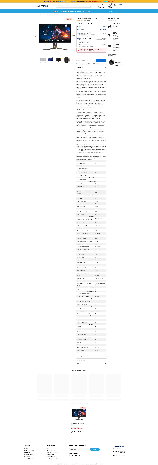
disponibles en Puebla (90, 34)
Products (42, 15)
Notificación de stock (77, 431)
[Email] (88, 23)
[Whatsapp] (91, 23)
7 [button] (117, 80)
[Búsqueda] (73, 5)
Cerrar (114, 1)
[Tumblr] (84, 23)
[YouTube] (80, 456)
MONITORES (103, 29)
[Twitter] (79, 23)
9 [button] (120, 80)
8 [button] (119, 80)
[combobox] (72, 5)
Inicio (38, 15)
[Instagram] (73, 456)
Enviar (101, 60)
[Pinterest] (81, 23)
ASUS (104, 26)
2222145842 (122, 451)
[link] (44, 396)
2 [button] (110, 80)
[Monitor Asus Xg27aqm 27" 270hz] (79, 414)
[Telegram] (86, 23)
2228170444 (122, 452)
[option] (118, 69)
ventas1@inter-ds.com (120, 455)
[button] (108, 69)
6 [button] (116, 80)
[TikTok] (76, 456)
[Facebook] (77, 23)
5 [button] (114, 80)
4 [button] (113, 80)
